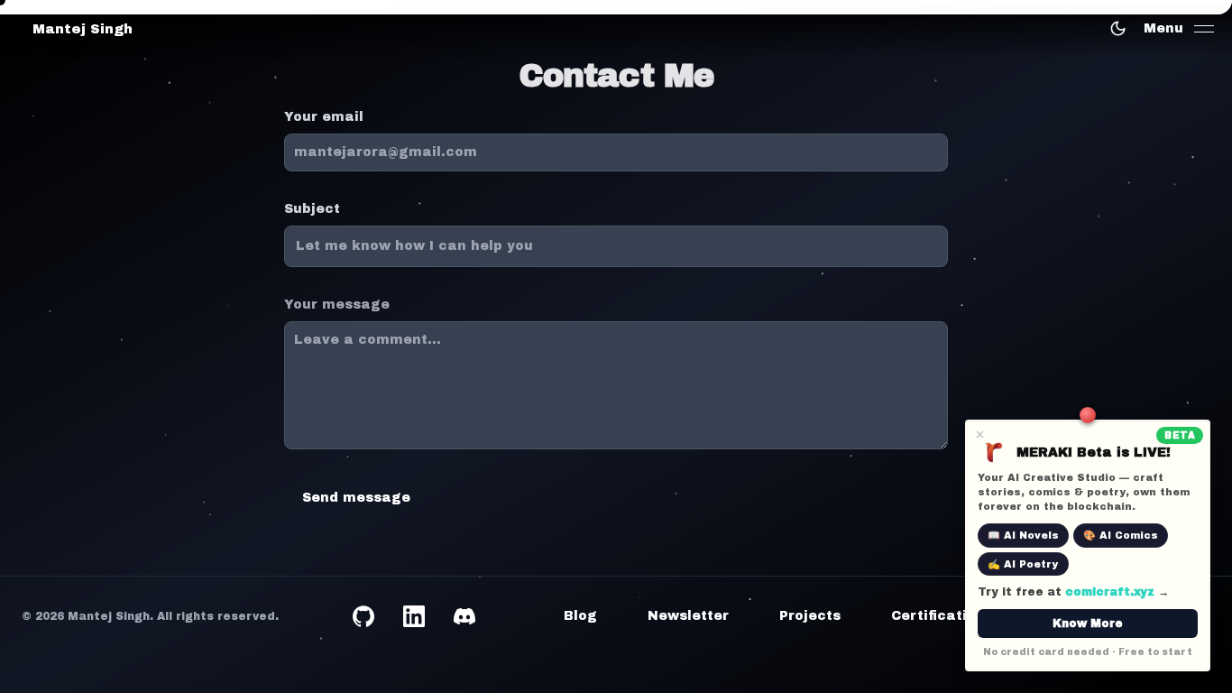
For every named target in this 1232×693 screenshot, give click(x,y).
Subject (312, 209)
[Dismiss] (980, 434)
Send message (356, 497)
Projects (810, 616)
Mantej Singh (82, 29)
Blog (580, 616)
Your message (337, 304)
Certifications (942, 616)
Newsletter (688, 616)
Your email (323, 117)
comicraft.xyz (1109, 592)
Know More (1088, 623)
